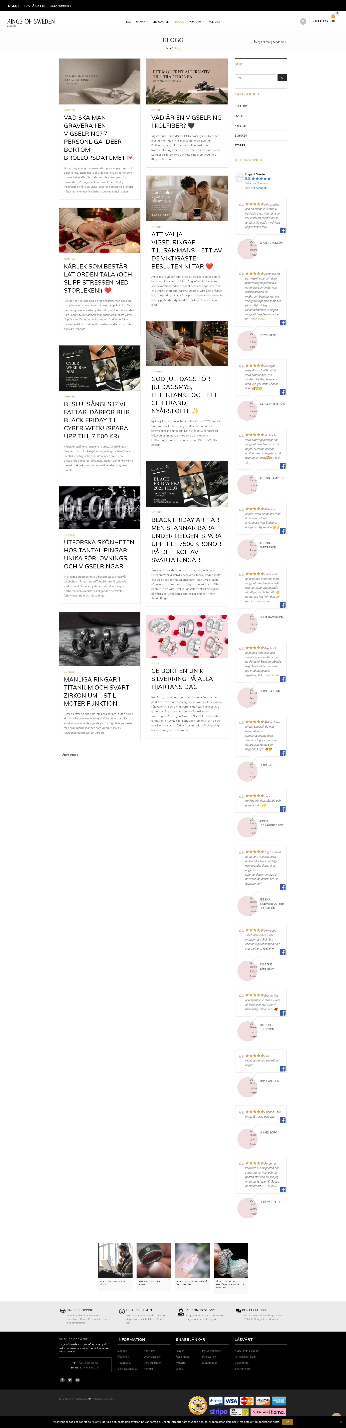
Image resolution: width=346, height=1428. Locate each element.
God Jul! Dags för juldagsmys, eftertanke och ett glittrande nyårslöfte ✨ (184, 395)
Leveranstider (152, 1356)
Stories (240, 145)
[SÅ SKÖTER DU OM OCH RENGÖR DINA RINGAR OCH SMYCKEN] (231, 1260)
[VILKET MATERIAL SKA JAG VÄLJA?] (115, 1260)
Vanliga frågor (152, 1362)
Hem (128, 21)
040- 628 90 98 (88, 1363)
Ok (287, 1421)
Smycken (69, 534)
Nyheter (69, 109)
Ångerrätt (123, 1356)
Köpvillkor (150, 1350)
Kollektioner (183, 1356)
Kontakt (214, 21)
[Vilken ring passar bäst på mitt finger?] (192, 1260)
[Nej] (341, 1422)
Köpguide (195, 21)
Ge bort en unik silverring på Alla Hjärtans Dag (182, 679)
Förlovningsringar (245, 1356)
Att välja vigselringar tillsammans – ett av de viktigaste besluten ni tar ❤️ (186, 250)
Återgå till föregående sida (270, 42)
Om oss (122, 1350)
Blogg (179, 21)
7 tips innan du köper (247, 1350)
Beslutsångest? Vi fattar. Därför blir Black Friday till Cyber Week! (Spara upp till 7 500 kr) (97, 420)
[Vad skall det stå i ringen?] (154, 1260)
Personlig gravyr (212, 1350)
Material (181, 1362)
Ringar (140, 21)
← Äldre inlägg (68, 755)
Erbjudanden (161, 21)
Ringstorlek (209, 1356)
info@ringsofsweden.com (264, 1319)
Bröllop (241, 106)
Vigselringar (242, 1362)
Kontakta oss (90, 1367)
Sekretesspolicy (127, 1368)
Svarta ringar (243, 1368)
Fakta (155, 663)
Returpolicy (124, 1362)
